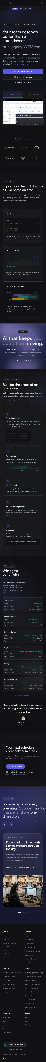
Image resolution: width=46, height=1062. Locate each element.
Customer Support (9, 976)
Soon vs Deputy (30, 980)
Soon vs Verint (30, 1000)
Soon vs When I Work (32, 984)
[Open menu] (42, 3)
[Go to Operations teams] (27, 912)
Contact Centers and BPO (12, 973)
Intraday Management (32, 951)
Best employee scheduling (34, 973)
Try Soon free (15, 766)
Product (5, 931)
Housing (5, 992)
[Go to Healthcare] (23, 912)
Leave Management (31, 963)
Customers (28, 1025)
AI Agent (28, 936)
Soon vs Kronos (30, 996)
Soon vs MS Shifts (31, 1007)
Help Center (7, 1033)
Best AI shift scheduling (33, 976)
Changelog (6, 1017)
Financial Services (9, 988)
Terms (11, 1054)
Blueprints (6, 1025)
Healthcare (6, 980)
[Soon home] (7, 3)
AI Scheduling (29, 940)
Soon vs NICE (29, 1003)
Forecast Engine (30, 959)
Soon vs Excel (29, 992)
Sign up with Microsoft (24, 77)
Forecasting (29, 955)
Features (28, 931)
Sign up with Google (24, 71)
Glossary (6, 1029)
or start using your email (23, 82)
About (27, 1017)
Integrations (7, 936)
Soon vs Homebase (31, 988)
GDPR (17, 1054)
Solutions (6, 940)
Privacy (5, 1054)
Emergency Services (10, 984)
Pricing (5, 950)
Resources (6, 1013)
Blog (26, 1021)
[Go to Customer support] (20, 912)
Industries (6, 968)
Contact (27, 1029)
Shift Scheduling (30, 943)
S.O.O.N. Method (8, 954)
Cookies (23, 1054)
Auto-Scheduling (30, 947)
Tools (4, 1021)
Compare (28, 968)
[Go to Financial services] (25, 912)
